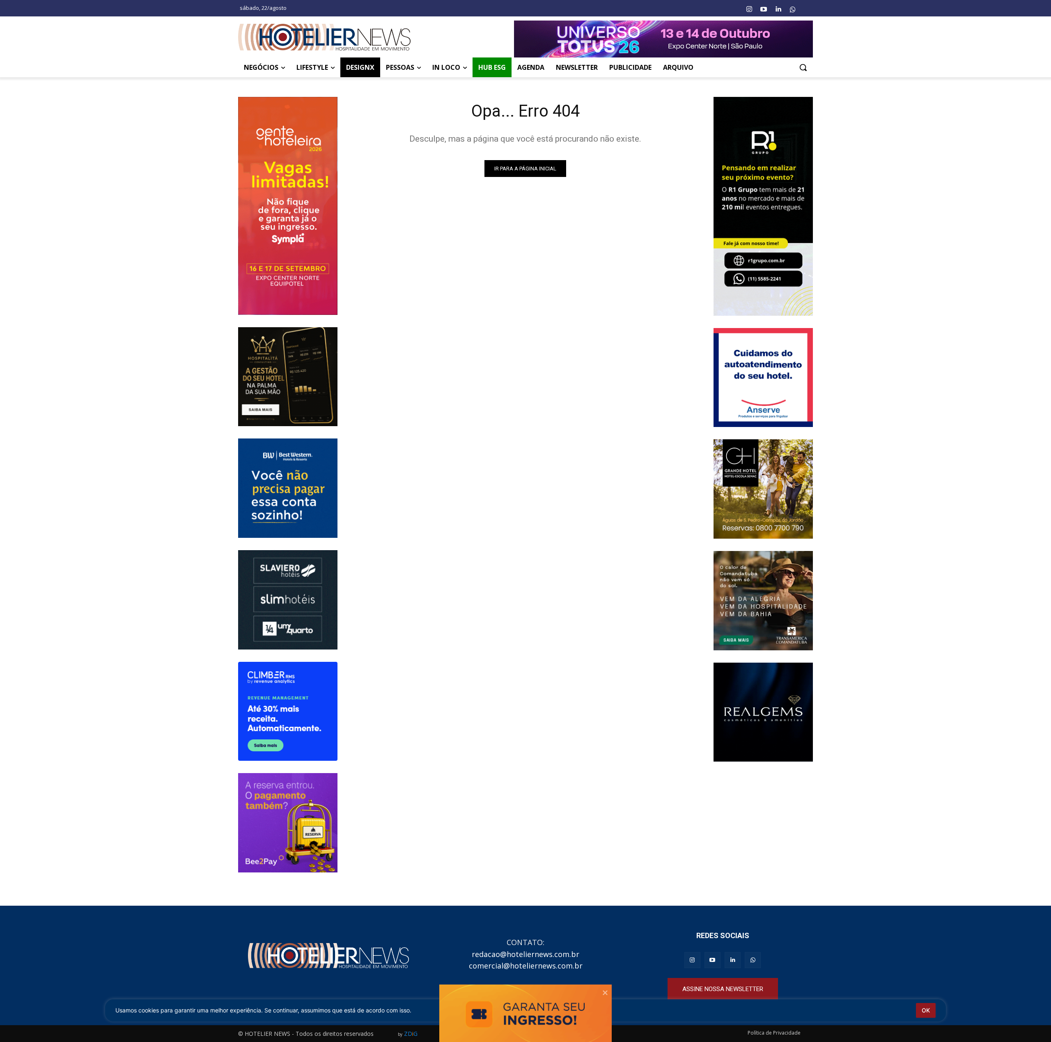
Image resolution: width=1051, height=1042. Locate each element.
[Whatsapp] (793, 9)
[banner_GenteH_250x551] (287, 205)
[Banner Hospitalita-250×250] (287, 377)
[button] (803, 67)
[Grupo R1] (763, 206)
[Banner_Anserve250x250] (763, 377)
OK (926, 1010)
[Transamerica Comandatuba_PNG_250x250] (763, 600)
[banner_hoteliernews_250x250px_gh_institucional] (763, 489)
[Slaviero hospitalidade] (287, 600)
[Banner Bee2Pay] (287, 822)
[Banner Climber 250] (287, 711)
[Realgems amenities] (763, 712)
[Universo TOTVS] (663, 39)
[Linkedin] (778, 9)
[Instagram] (749, 9)
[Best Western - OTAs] (287, 488)
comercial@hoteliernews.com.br (526, 966)
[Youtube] (763, 9)
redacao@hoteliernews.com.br (525, 954)
